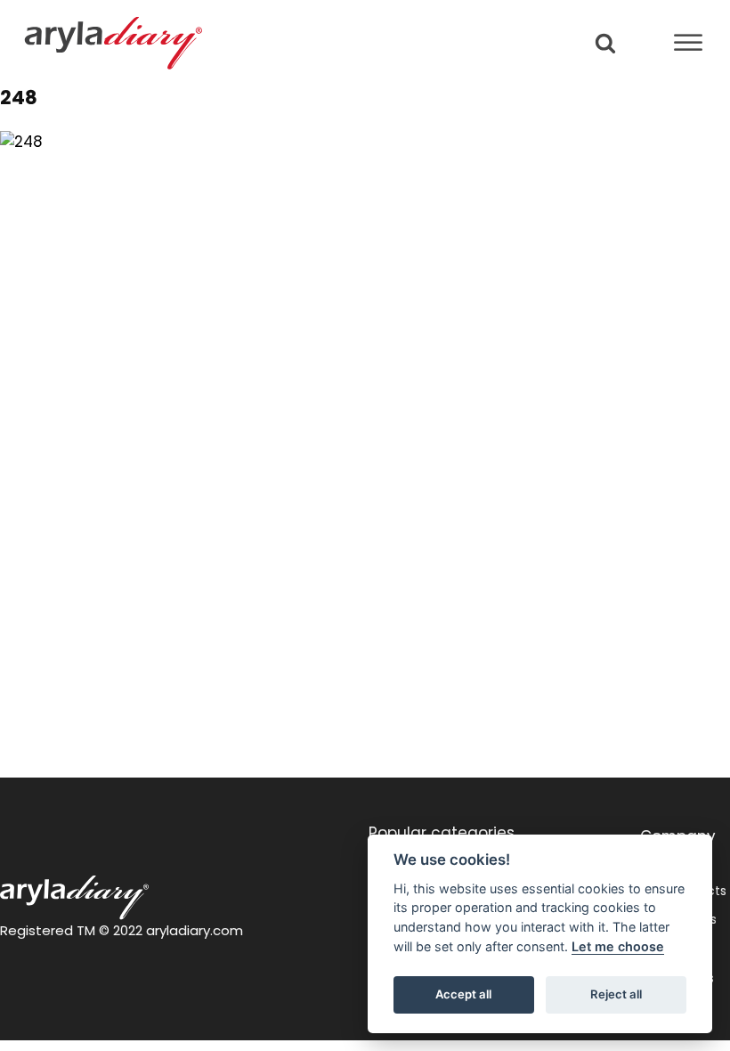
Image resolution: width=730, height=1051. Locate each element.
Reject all (616, 994)
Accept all (463, 994)
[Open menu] (688, 42)
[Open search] (605, 42)
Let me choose (618, 946)
